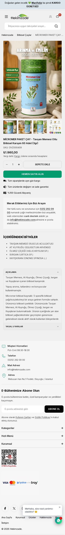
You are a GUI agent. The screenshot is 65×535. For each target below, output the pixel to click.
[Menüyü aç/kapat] (6, 16)
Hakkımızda (46, 517)
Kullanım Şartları (23, 417)
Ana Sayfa (7, 517)
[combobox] (32, 26)
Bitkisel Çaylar (24, 35)
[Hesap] (50, 16)
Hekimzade (7, 35)
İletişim (5, 522)
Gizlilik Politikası (42, 417)
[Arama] (56, 26)
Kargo (17, 156)
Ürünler (32, 517)
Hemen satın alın (33, 174)
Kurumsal (20, 517)
